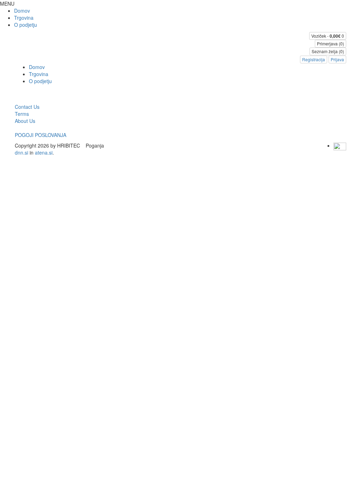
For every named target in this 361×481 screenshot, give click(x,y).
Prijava (337, 59)
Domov (22, 10)
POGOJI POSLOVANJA (40, 134)
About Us (25, 120)
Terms (22, 113)
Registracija (313, 59)
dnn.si (21, 152)
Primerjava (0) (330, 43)
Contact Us (27, 106)
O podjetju (25, 24)
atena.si (44, 152)
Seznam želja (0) (328, 51)
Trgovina (23, 17)
